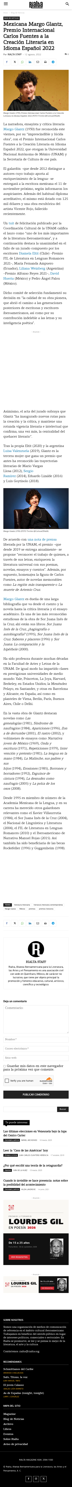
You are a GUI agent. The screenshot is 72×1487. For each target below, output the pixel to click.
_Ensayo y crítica (10, 1155)
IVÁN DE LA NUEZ (20, 1170)
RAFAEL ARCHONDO (29, 1140)
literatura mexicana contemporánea (48, 905)
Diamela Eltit (29, 253)
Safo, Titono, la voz (15, 1377)
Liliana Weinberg (32, 268)
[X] (14, 62)
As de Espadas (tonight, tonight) (23, 1393)
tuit (11, 223)
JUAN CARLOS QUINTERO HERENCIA (33, 1155)
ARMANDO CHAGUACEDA (13, 1373)
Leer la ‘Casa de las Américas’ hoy (25, 1150)
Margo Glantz (13, 129)
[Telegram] (53, 62)
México (22, 909)
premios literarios (46, 909)
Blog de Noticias (17, 13)
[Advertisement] (36, 370)
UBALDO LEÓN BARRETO (13, 1389)
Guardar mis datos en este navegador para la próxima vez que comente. (33, 1067)
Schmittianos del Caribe (18, 1369)
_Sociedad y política (11, 1140)
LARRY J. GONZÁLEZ (11, 1397)
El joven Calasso (13, 1385)
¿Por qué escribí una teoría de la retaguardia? (32, 1165)
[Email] (37, 62)
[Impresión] (45, 62)
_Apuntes (7, 1170)
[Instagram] (36, 1479)
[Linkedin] (29, 62)
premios (32, 909)
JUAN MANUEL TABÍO (11, 1381)
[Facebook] (6, 62)
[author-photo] (36, 957)
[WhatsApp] (22, 62)
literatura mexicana (22, 905)
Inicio (5, 13)
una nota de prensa (42, 539)
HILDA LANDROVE (28, 1189)
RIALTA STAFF (15, 54)
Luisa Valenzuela (16, 451)
